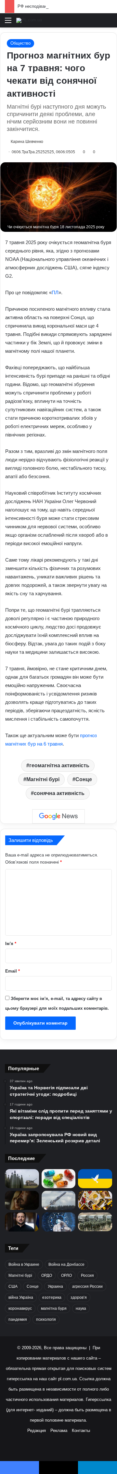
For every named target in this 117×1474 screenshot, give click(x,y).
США (13, 1286)
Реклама (58, 1430)
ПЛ (55, 292)
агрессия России (87, 1286)
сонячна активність (59, 793)
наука (81, 1308)
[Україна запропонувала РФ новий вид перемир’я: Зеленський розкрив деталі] (95, 1178)
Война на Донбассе (66, 1264)
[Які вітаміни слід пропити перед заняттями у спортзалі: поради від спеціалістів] (59, 1178)
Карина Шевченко (27, 141)
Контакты (81, 1430)
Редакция (36, 1430)
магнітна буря (54, 1308)
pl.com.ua (67, 1378)
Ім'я (10, 943)
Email (12, 971)
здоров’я (79, 1297)
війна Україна (20, 1297)
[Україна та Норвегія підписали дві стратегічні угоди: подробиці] (22, 1178)
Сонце (83, 779)
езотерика (51, 1297)
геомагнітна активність (59, 765)
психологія (46, 1319)
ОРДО (46, 1275)
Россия (87, 1275)
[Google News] (58, 816)
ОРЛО (66, 1275)
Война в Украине (23, 1264)
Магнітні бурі (42, 779)
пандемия (17, 1319)
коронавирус (20, 1308)
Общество (20, 43)
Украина (55, 1286)
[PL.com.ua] (29, 20)
